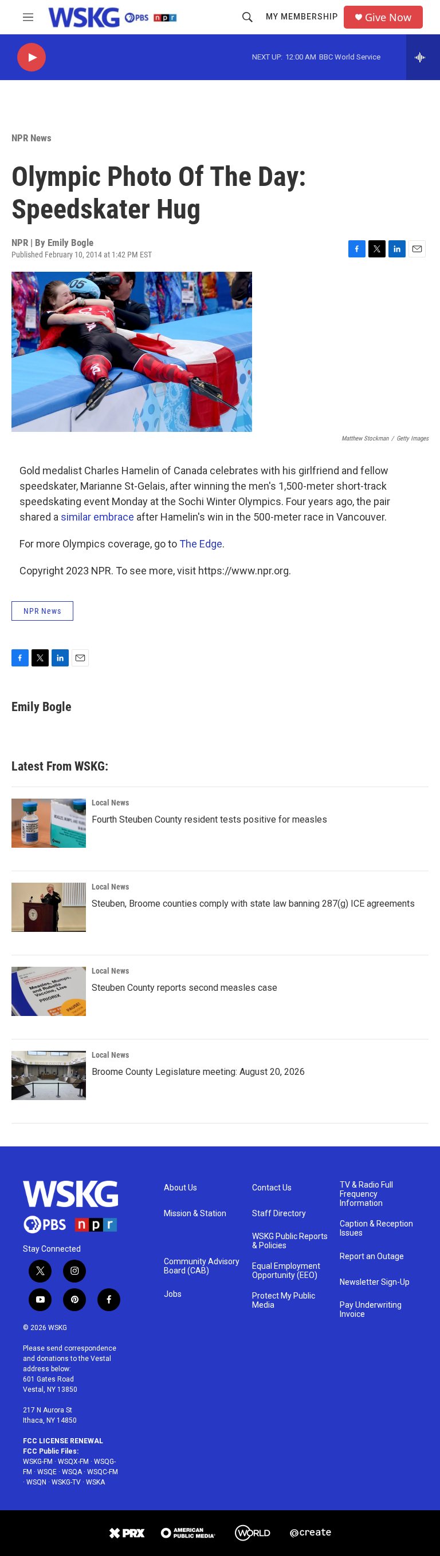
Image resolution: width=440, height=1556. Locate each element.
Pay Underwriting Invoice (371, 1310)
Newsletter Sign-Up (375, 1282)
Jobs (173, 1294)
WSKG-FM (38, 1462)
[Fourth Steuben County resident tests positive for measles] (48, 823)
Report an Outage (372, 1256)
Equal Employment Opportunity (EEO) (286, 1271)
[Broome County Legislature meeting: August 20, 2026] (48, 1075)
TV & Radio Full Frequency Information (366, 1194)
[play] (31, 57)
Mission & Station (195, 1213)
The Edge (200, 544)
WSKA (95, 1482)
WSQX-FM (73, 1462)
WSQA (72, 1472)
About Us (180, 1188)
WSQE (47, 1472)
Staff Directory (279, 1213)
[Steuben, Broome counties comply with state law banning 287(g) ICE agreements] (48, 907)
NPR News (31, 138)
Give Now (388, 17)
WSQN (36, 1482)
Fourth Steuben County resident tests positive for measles (209, 819)
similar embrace (97, 517)
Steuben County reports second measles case (184, 987)
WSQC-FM (102, 1472)
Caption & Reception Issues (376, 1228)
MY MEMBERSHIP (302, 16)
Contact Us (272, 1188)
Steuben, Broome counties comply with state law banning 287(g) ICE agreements (253, 903)
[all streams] (423, 57)
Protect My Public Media (283, 1300)
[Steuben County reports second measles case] (48, 991)
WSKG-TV (66, 1482)
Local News (110, 802)
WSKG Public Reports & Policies (290, 1241)
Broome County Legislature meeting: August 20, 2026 (198, 1071)
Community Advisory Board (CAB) (201, 1266)
